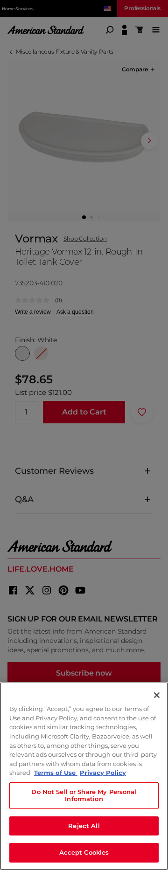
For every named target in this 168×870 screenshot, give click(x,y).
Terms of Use (55, 772)
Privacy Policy (103, 772)
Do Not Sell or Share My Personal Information (83, 795)
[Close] (157, 695)
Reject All (83, 825)
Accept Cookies (84, 852)
